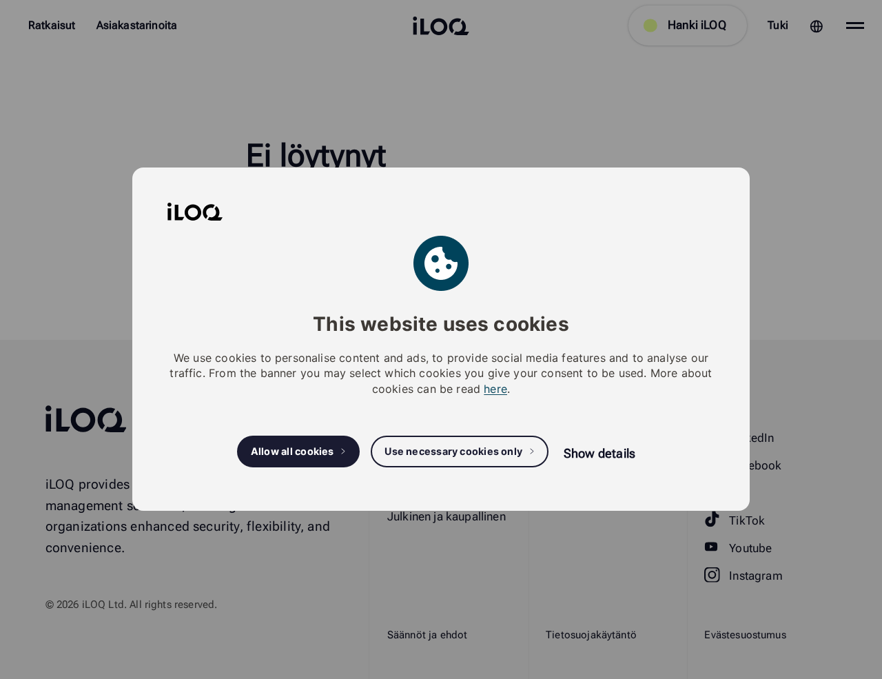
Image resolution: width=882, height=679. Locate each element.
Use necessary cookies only (453, 452)
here (495, 389)
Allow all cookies (292, 452)
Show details (599, 453)
